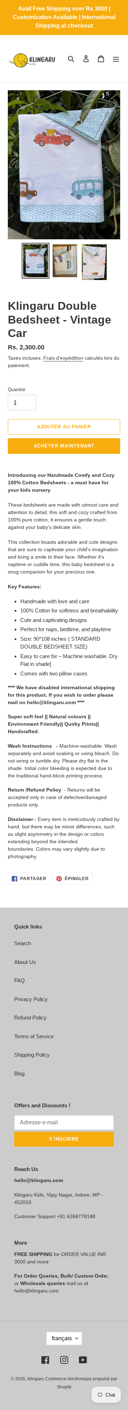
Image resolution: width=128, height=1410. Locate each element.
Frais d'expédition (63, 358)
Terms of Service (34, 1036)
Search (22, 943)
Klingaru (35, 1378)
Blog (19, 1074)
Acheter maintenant (64, 446)
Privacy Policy (31, 999)
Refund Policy (30, 1018)
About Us (25, 962)
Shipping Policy (32, 1055)
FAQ (19, 980)
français (62, 1338)
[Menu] (115, 58)
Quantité (16, 389)
